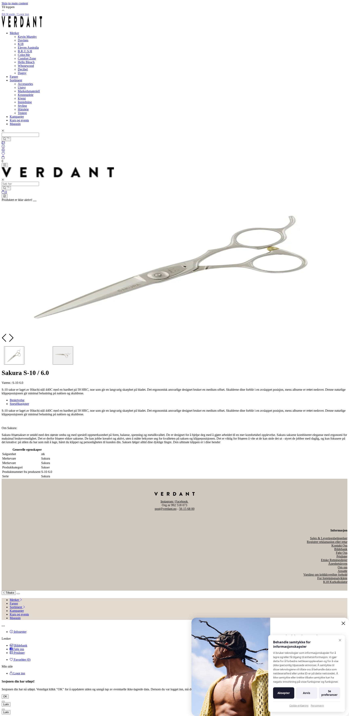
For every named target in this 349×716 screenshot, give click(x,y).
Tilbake (9, 592)
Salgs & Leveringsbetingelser (328, 538)
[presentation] (5, 338)
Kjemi (22, 98)
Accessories (25, 84)
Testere (22, 113)
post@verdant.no (166, 508)
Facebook (182, 501)
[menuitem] (178, 600)
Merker (14, 33)
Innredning (25, 102)
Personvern (317, 705)
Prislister (341, 556)
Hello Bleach (26, 62)
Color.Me (24, 55)
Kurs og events (19, 120)
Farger (14, 76)
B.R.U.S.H (25, 51)
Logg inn (19, 673)
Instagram (167, 501)
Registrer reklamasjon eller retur (327, 542)
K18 (20, 44)
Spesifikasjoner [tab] (19, 403)
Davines (23, 40)
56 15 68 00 (186, 508)
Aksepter (284, 693)
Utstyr (22, 87)
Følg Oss (341, 552)
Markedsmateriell (29, 91)
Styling (22, 105)
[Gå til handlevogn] (3, 157)
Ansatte (342, 571)
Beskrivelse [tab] (17, 400)
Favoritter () (21, 659)
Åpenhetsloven (337, 563)
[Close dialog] (343, 623)
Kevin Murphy (27, 36)
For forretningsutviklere (332, 578)
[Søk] (6, 139)
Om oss (342, 567)
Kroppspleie (25, 95)
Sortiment (16, 80)
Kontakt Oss (339, 545)
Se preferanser (329, 693)
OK (5, 696)
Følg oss (18, 649)
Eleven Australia (28, 47)
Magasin (15, 124)
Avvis (306, 693)
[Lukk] (18, 593)
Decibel (23, 69)
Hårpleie (23, 109)
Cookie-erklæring (298, 705)
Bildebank (340, 549)
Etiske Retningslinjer (334, 560)
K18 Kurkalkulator (335, 582)
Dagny (22, 73)
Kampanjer (17, 116)
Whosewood (26, 65)
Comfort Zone (27, 58)
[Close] (34, 201)
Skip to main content (15, 3)
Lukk (6, 704)
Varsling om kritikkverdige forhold (325, 574)
